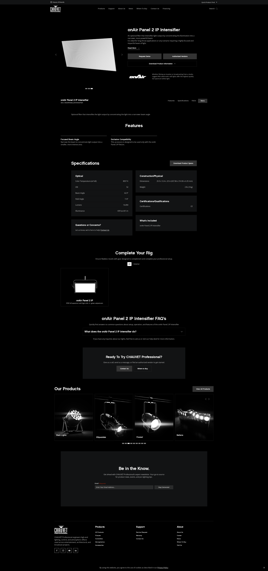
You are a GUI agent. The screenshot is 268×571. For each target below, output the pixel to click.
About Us (121, 9)
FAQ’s (194, 101)
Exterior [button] (137, 264)
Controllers (99, 539)
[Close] (264, 567)
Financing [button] (166, 9)
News (131, 9)
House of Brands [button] (58, 2)
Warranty (139, 535)
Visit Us (179, 545)
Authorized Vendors (179, 56)
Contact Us (155, 9)
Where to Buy (142, 369)
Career (179, 535)
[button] (213, 8)
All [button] (129, 264)
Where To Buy (142, 9)
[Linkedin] (75, 550)
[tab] (86, 88)
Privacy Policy (162, 568)
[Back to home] (55, 8)
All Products (99, 532)
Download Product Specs (183, 163)
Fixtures (98, 535)
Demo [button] (203, 101)
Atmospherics (100, 542)
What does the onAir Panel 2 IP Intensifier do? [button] (110, 331)
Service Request (141, 532)
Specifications (183, 101)
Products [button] (101, 9)
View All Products (203, 389)
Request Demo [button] (144, 56)
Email (100, 483)
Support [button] (111, 9)
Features (171, 101)
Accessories (99, 545)
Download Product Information (161, 64)
